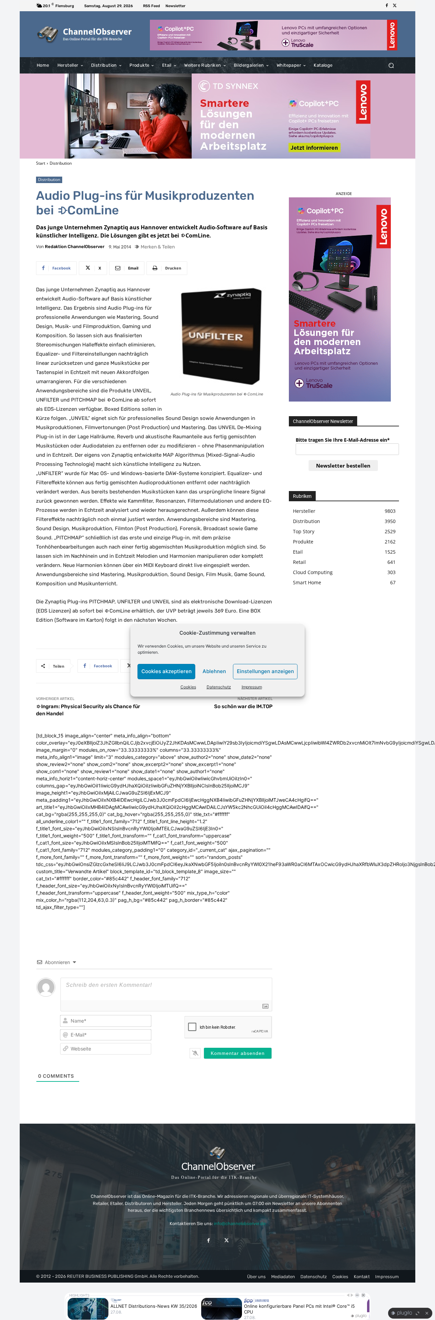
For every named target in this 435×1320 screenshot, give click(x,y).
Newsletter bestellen (343, 465)
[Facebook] (387, 6)
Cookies (188, 686)
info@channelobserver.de (239, 1223)
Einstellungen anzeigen (265, 671)
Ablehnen (214, 671)
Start (40, 163)
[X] (395, 6)
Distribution (61, 163)
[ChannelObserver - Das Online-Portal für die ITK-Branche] (85, 34)
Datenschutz (219, 686)
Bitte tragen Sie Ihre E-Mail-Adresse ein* (343, 440)
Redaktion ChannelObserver (74, 246)
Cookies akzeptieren (166, 671)
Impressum (252, 686)
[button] (391, 66)
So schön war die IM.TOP (243, 706)
